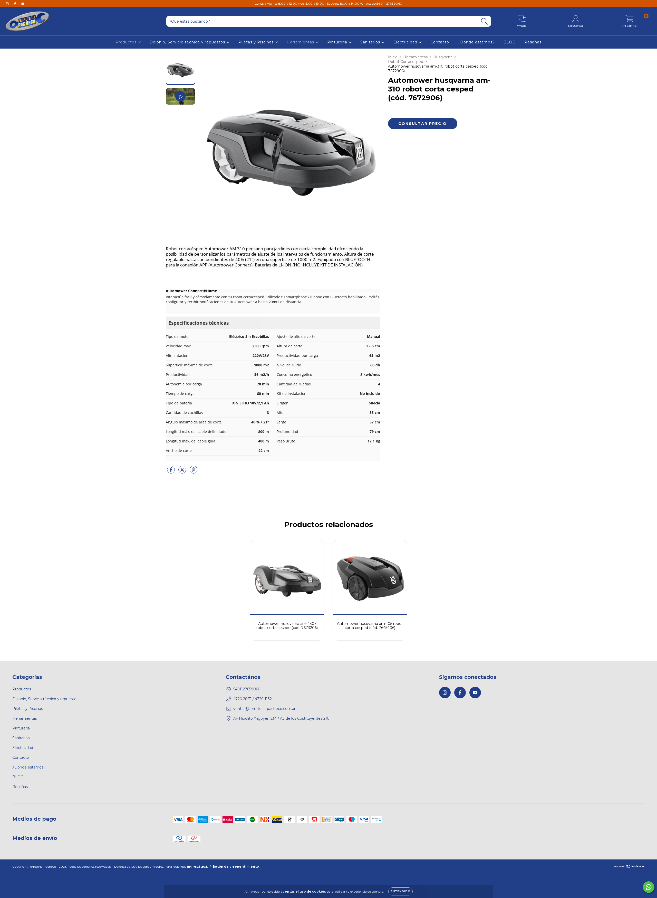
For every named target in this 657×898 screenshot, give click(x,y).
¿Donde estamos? (476, 42)
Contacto (439, 42)
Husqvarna (442, 57)
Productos (126, 42)
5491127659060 (246, 689)
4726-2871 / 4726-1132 (252, 699)
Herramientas (301, 42)
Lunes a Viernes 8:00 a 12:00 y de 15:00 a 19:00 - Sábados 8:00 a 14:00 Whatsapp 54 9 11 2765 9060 (328, 3)
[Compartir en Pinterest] (193, 472)
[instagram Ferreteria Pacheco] (8, 3)
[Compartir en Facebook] (171, 472)
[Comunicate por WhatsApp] (648, 887)
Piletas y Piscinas (256, 42)
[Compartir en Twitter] (182, 472)
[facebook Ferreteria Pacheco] (15, 3)
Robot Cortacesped (405, 61)
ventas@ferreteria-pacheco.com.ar (264, 708)
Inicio (393, 57)
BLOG (510, 42)
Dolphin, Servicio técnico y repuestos (188, 42)
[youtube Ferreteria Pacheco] (23, 3)
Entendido (400, 891)
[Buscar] (484, 21)
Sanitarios (370, 42)
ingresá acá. (197, 866)
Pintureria (338, 42)
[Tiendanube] (629, 867)
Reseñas (533, 42)
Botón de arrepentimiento (235, 866)
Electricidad (406, 42)
